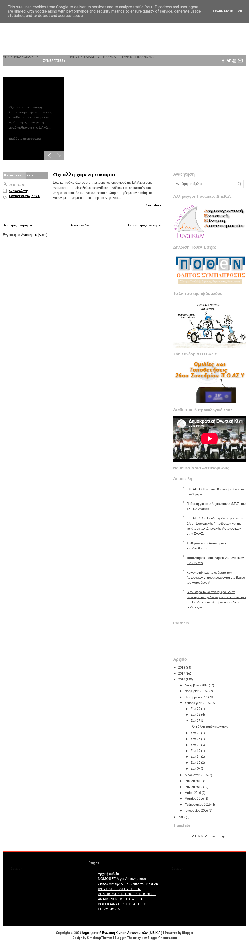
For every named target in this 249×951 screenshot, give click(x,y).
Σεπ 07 (195, 768)
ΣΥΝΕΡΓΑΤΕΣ (54, 61)
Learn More (223, 11)
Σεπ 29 (195, 709)
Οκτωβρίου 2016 (196, 697)
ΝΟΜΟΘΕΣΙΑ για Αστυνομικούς (122, 879)
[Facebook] (223, 60)
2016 (181, 679)
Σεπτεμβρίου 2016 (197, 703)
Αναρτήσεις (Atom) (34, 235)
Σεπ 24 (195, 739)
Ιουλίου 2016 (193, 781)
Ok (240, 11)
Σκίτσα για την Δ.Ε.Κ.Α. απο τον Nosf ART (129, 884)
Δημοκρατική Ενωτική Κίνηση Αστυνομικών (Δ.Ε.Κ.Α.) (122, 933)
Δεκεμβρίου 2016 (196, 685)
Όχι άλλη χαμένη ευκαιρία (84, 174)
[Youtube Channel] (234, 60)
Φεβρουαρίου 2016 (198, 805)
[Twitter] (229, 60)
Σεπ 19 (195, 751)
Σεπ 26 (195, 733)
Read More (153, 205)
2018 (181, 667)
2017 (181, 674)
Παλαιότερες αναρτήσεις (145, 225)
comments (12, 175)
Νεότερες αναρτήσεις (18, 225)
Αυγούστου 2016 (196, 775)
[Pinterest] (223, 71)
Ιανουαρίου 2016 (196, 810)
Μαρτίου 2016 (194, 798)
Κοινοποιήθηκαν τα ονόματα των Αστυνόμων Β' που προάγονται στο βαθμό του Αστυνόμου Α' (216, 577)
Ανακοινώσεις (18, 191)
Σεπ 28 (195, 715)
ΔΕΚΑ (35, 196)
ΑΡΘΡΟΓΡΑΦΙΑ (19, 196)
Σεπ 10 (195, 763)
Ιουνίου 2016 (193, 787)
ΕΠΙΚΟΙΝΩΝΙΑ (109, 909)
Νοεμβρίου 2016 (196, 691)
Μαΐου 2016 (193, 793)
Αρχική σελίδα (81, 225)
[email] (240, 60)
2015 (181, 817)
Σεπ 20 (195, 745)
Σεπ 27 (195, 721)
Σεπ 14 (195, 756)
